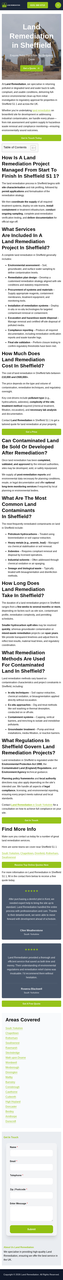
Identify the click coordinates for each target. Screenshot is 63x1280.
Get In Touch (31, 820)
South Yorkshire (10, 853)
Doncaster (11, 1106)
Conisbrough (13, 1087)
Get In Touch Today (31, 138)
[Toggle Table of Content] (31, 147)
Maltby (9, 1077)
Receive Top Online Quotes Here (31, 865)
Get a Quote (29, 68)
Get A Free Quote (31, 1003)
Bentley (10, 1111)
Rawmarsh (11, 1047)
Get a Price (31, 432)
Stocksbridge (13, 1052)
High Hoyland (13, 1101)
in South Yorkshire (32, 805)
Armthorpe (11, 1116)
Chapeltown (26, 853)
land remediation (41, 110)
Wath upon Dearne (16, 1057)
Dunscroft (11, 1121)
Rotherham (52, 853)
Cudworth (11, 1096)
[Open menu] (58, 5)
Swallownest (9, 857)
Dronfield (40, 853)
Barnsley (10, 1082)
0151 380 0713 (37, 5)
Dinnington (11, 1072)
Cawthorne (11, 1092)
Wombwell (11, 1062)
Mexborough (12, 1067)
